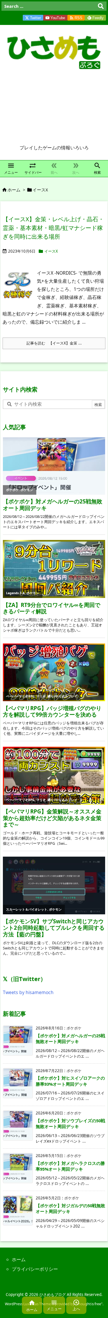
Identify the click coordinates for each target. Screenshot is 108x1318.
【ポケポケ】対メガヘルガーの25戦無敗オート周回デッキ (70, 1038)
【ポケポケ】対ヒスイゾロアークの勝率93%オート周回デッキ (70, 1081)
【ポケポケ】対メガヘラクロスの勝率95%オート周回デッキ (70, 1166)
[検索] (100, 6)
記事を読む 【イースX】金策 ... (54, 343)
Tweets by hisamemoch (28, 992)
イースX (51, 251)
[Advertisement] (54, 109)
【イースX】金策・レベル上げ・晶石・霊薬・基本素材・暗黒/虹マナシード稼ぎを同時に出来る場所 (53, 227)
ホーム (13, 190)
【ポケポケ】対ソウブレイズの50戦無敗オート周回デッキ (70, 1123)
